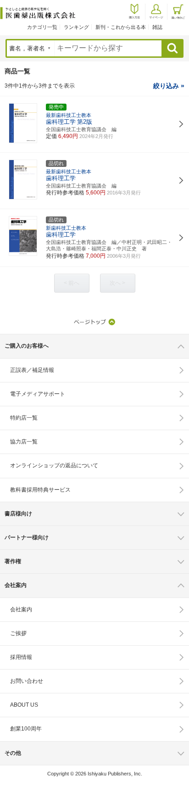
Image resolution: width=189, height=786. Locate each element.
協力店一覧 (24, 441)
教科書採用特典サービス (40, 490)
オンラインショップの (54, 465)
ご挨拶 (18, 633)
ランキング (76, 27)
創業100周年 (26, 728)
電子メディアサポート (37, 394)
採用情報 (21, 657)
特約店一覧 (24, 418)
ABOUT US (24, 705)
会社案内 (21, 609)
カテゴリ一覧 (42, 27)
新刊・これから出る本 (120, 27)
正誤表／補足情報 (32, 370)
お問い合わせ (26, 681)
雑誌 (157, 27)
